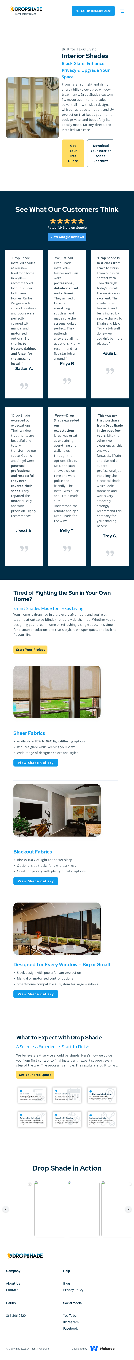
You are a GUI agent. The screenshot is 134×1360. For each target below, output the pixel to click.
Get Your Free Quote (73, 153)
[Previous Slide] (6, 1209)
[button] (121, 11)
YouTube (70, 1315)
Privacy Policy (73, 1290)
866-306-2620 (16, 1315)
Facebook (70, 1328)
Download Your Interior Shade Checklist (101, 153)
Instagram (71, 1322)
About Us (13, 1283)
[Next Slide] (128, 1209)
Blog (66, 1283)
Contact (12, 1290)
